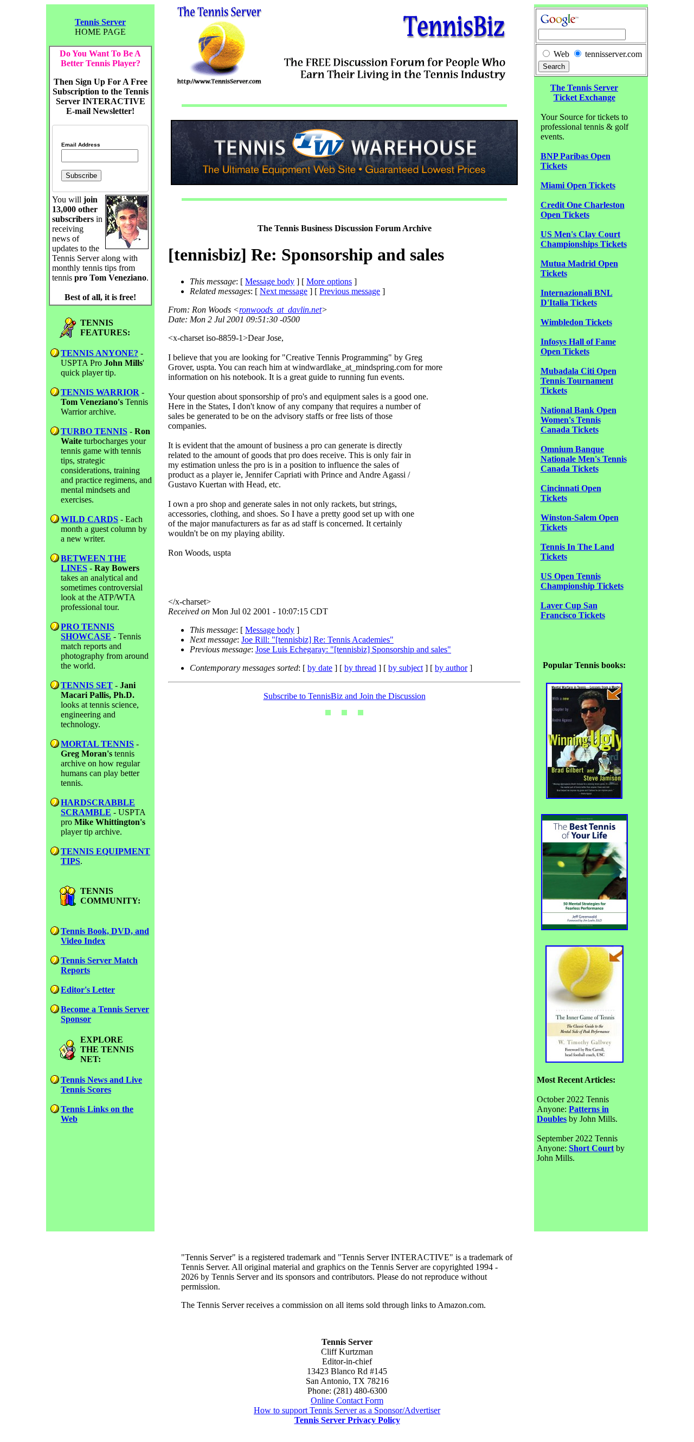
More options (329, 281)
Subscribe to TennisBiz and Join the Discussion (345, 696)
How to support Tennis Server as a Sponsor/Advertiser (347, 1410)
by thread (360, 667)
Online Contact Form (347, 1400)
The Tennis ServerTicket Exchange (584, 92)
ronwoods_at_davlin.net (280, 309)
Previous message (349, 291)
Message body (269, 281)
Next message (283, 291)
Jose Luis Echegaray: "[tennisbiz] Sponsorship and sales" (353, 649)
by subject (405, 667)
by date (319, 667)
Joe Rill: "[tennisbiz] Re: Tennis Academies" (317, 639)
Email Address (80, 145)
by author (451, 667)
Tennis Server (100, 22)
